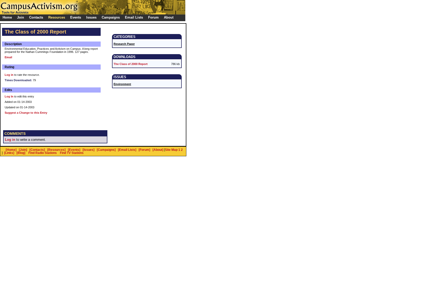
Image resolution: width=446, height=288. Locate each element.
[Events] (74, 149)
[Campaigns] (106, 149)
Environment (122, 84)
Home (7, 17)
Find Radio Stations (42, 152)
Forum (153, 17)
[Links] (9, 152)
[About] (158, 149)
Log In (9, 96)
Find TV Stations (72, 152)
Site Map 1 (172, 149)
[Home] (11, 149)
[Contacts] (37, 149)
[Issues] (88, 149)
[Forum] (144, 149)
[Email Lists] (127, 149)
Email (8, 57)
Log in (9, 74)
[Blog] (21, 152)
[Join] (23, 149)
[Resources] (56, 149)
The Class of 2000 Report (131, 63)
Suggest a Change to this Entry (26, 112)
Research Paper (124, 43)
